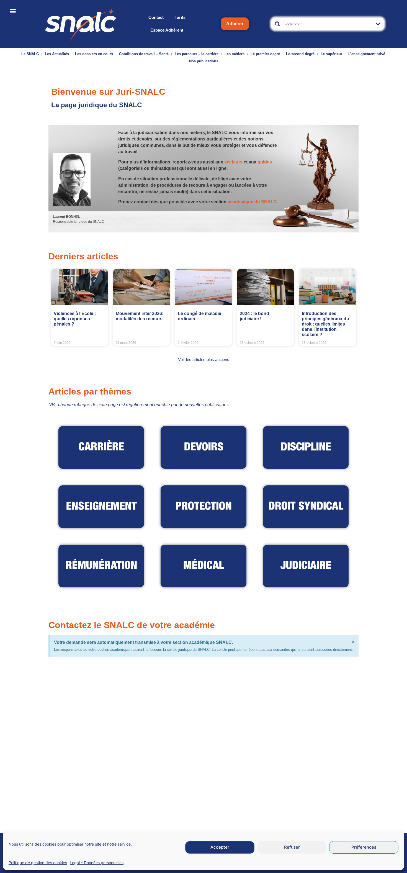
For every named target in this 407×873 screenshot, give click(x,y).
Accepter (219, 847)
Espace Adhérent (166, 30)
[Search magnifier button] (277, 24)
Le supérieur (331, 54)
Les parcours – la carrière (196, 54)
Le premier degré (265, 54)
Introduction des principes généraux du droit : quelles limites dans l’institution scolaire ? (325, 324)
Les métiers (234, 54)
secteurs (233, 162)
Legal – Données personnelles (96, 862)
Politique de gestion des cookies (38, 862)
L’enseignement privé (366, 54)
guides (264, 162)
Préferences (363, 847)
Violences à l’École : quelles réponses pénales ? (75, 318)
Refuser (292, 847)
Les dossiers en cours (94, 54)
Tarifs (180, 17)
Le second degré (300, 54)
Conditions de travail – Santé (144, 54)
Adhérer (234, 23)
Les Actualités (57, 54)
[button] (203, 359)
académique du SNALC (252, 201)
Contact (156, 17)
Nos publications (203, 61)
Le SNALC (30, 54)
